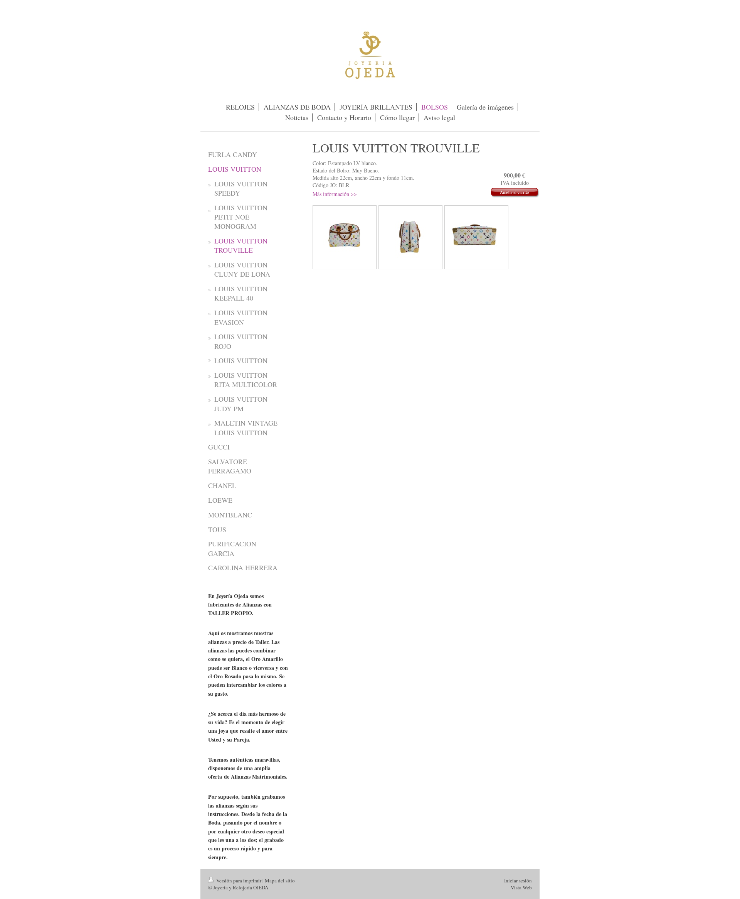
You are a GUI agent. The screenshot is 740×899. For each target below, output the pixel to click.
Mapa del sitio (280, 880)
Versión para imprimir (238, 880)
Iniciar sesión (518, 880)
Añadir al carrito (514, 192)
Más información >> (335, 194)
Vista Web (521, 887)
